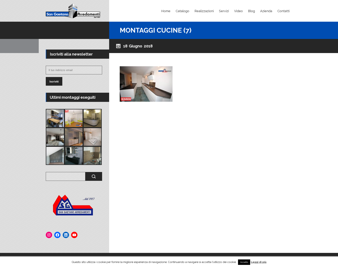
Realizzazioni (204, 11)
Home (165, 11)
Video (238, 11)
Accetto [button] (244, 262)
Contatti (283, 11)
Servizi (224, 11)
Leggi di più (259, 262)
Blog (251, 11)
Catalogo (182, 11)
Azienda (266, 11)
